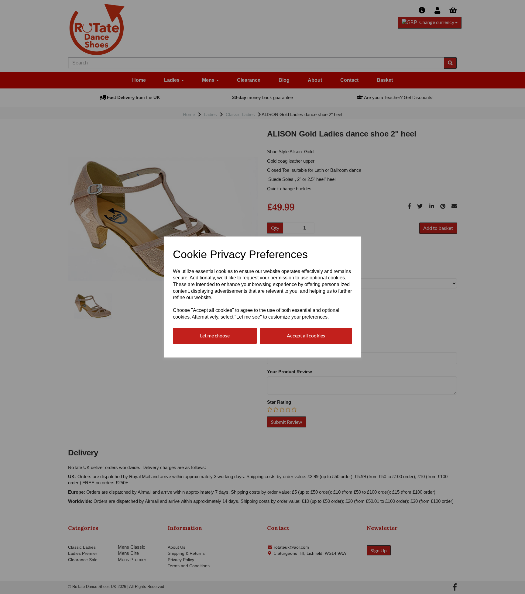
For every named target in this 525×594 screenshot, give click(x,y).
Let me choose (215, 335)
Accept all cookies (306, 335)
